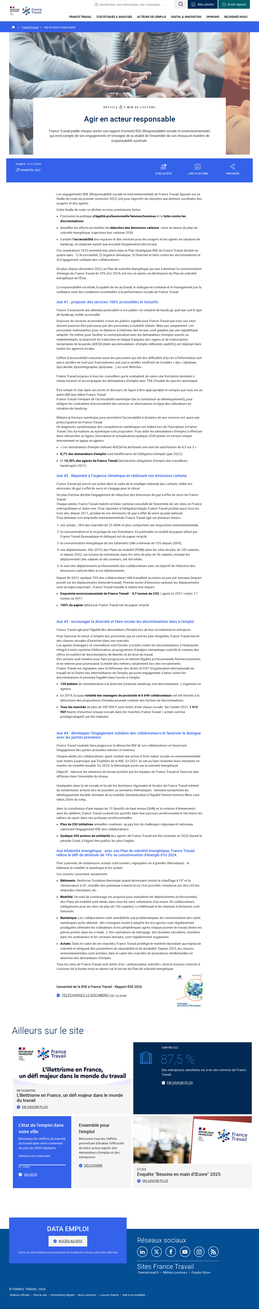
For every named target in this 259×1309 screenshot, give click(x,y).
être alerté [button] (163, 173)
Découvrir (93, 1165)
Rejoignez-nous (235, 17)
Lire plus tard (198, 173)
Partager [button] (232, 173)
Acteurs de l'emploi (151, 17)
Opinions (212, 17)
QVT (38, 170)
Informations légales (62, 1295)
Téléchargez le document (94, 995)
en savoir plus (155, 1180)
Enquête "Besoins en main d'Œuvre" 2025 (179, 1174)
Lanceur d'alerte (109, 1295)
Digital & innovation (186, 17)
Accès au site (70, 1241)
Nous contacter (87, 1295)
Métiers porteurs (175, 1272)
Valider (30, 1174)
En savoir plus (35, 1107)
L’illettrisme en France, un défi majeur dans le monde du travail (70, 1097)
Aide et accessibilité (133, 1295)
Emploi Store (201, 1272)
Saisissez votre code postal (34, 1156)
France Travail (80, 17)
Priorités (27, 170)
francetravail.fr (148, 1272)
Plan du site (40, 1295)
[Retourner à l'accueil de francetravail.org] (34, 11)
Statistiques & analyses (114, 17)
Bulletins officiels (20, 1295)
